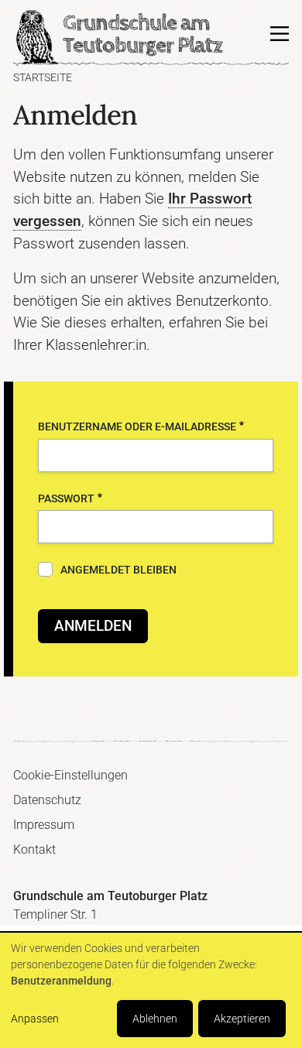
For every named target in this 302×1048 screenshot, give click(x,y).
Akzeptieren (242, 1018)
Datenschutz (47, 800)
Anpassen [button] (35, 1018)
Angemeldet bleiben (118, 570)
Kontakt (34, 849)
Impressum (43, 824)
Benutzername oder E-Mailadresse (137, 426)
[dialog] (151, 990)
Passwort (66, 498)
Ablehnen (154, 1018)
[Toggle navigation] (279, 34)
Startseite (42, 77)
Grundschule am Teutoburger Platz (36, 38)
